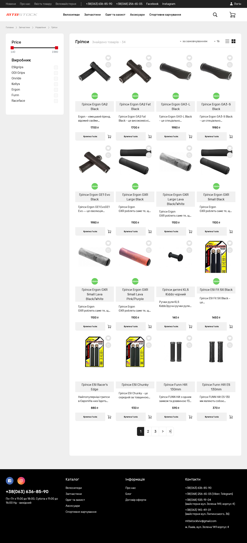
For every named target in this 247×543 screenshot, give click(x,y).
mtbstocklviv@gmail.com (200, 521)
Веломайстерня (66, 4)
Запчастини (92, 14)
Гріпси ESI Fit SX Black (216, 290)
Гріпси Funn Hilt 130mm (175, 387)
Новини (11, 4)
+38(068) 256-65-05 (129, 4)
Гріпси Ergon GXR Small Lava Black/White (94, 294)
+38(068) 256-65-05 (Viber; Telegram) (209, 494)
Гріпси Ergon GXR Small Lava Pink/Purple (135, 294)
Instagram (168, 4)
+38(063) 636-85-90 (99, 4)
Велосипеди (71, 14)
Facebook (152, 4)
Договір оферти (135, 500)
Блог (128, 494)
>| (170, 431)
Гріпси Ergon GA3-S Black (216, 107)
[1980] (56, 47)
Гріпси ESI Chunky (135, 385)
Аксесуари (137, 14)
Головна (10, 27)
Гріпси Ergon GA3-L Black (175, 107)
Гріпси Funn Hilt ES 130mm (216, 387)
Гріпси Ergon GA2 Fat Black (135, 107)
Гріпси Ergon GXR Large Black (135, 197)
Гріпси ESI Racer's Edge (95, 387)
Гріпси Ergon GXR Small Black (216, 197)
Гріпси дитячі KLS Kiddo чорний (175, 292)
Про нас (25, 4)
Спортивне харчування (165, 14)
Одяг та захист (115, 14)
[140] (12, 47)
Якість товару (43, 4)
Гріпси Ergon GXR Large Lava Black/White (176, 199)
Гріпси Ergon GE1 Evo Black (94, 197)
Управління (40, 27)
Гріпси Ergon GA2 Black (94, 107)
